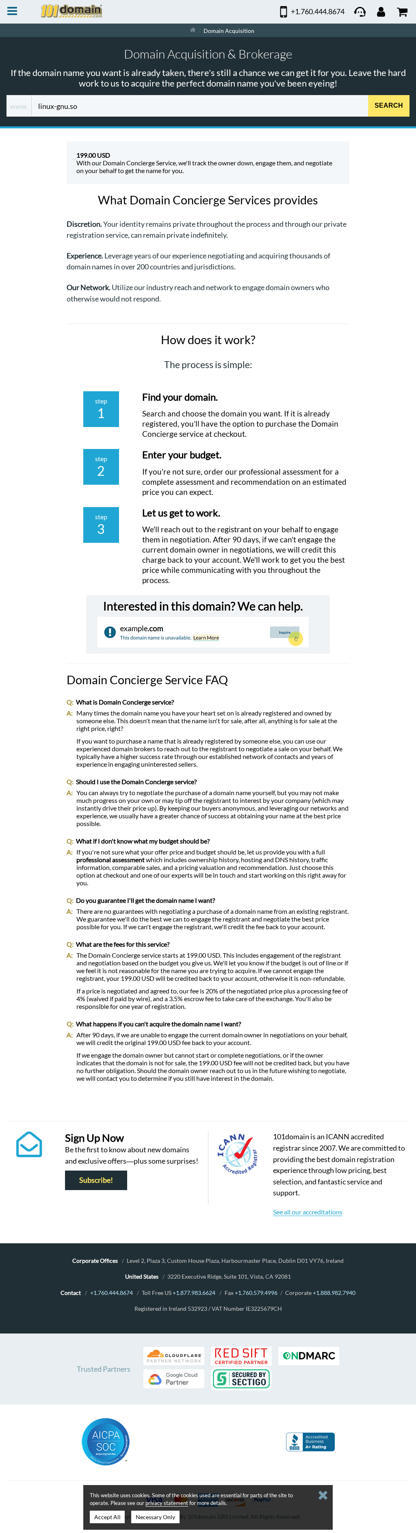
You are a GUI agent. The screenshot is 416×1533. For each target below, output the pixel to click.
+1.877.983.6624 (194, 1292)
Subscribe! (96, 1180)
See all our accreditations (307, 1212)
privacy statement (166, 1503)
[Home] (193, 30)
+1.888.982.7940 (334, 1292)
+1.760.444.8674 (111, 1292)
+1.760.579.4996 (256, 1292)
